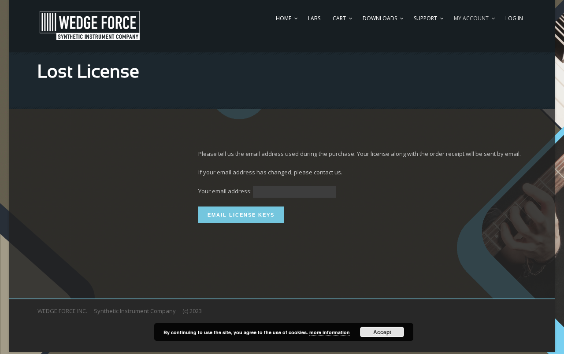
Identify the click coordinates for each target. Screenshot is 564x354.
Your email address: (225, 191)
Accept (382, 332)
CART (339, 18)
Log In (514, 18)
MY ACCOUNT (471, 18)
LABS (314, 18)
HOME (283, 18)
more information (329, 332)
